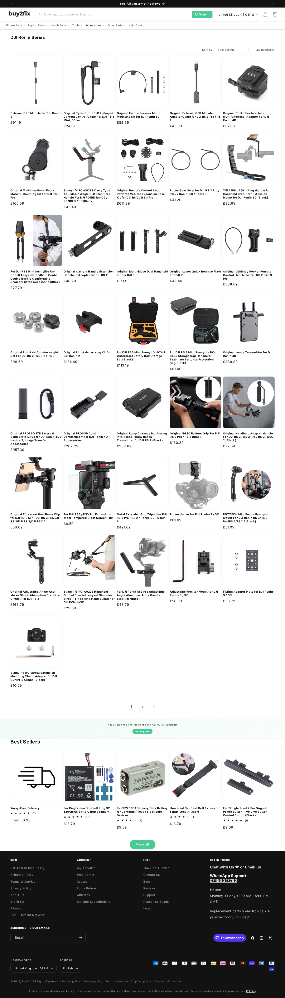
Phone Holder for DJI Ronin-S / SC (194, 514)
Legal (147, 908)
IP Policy (251, 991)
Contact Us (151, 874)
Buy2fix (27, 981)
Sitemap (16, 908)
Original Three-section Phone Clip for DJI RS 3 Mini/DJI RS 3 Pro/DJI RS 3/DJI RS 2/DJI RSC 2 (35, 518)
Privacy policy (92, 981)
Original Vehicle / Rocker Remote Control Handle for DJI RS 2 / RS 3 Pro (247, 275)
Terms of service (117, 981)
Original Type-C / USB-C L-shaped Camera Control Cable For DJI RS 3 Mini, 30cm (89, 116)
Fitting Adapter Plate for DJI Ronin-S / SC (248, 593)
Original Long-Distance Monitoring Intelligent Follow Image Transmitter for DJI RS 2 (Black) (142, 437)
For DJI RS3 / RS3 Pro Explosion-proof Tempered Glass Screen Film (89, 516)
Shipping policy (141, 981)
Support (149, 895)
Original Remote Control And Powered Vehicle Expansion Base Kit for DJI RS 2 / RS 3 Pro (141, 194)
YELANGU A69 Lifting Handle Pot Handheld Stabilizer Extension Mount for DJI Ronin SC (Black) (247, 194)
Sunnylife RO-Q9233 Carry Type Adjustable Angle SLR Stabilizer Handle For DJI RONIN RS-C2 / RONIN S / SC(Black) (87, 196)
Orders (82, 881)
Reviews (149, 888)
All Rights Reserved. (46, 981)
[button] (275, 14)
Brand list (17, 901)
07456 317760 (223, 880)
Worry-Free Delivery (25, 808)
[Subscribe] (80, 937)
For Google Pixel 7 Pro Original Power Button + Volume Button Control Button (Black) (245, 811)
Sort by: (207, 49)
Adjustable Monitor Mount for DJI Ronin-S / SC (194, 593)
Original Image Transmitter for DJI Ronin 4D (247, 354)
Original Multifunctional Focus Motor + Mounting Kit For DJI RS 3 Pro (34, 194)
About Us (17, 895)
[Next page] (153, 706)
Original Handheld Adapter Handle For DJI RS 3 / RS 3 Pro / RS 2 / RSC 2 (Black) (248, 437)
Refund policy (71, 981)
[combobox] (117, 14)
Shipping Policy (21, 874)
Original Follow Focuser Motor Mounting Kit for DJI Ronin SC (139, 114)
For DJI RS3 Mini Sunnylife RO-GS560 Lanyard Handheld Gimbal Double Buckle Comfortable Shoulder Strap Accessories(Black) (36, 277)
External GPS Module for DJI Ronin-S (36, 114)
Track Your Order (156, 868)
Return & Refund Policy (27, 868)
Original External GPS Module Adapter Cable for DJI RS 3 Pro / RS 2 (195, 116)
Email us (253, 867)
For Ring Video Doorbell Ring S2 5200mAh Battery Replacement (87, 809)
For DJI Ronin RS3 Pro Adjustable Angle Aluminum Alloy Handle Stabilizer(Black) (141, 595)
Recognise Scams (156, 901)
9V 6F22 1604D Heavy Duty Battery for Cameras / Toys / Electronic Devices (142, 811)
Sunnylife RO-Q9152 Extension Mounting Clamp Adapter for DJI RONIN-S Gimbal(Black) (33, 676)
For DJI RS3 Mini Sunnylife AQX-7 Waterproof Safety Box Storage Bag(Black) (141, 356)
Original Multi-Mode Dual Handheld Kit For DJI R (142, 273)
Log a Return (86, 888)
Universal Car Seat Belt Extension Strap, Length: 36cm (194, 809)
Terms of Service (22, 881)
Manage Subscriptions (93, 901)
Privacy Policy (20, 888)
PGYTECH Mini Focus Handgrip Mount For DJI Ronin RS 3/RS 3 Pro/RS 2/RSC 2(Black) (245, 518)
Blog (146, 881)
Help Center (86, 874)
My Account (86, 868)
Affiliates (83, 895)
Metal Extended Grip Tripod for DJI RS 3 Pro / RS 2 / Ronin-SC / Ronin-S (142, 518)
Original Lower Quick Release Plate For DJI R (195, 273)
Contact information (167, 981)
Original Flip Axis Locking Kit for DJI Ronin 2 (87, 354)
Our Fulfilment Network (27, 915)
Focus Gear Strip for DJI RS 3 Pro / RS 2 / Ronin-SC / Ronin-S (194, 192)
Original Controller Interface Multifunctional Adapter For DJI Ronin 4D (246, 116)
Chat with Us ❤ (224, 867)
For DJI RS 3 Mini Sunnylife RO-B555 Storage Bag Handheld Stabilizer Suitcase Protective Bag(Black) (193, 358)
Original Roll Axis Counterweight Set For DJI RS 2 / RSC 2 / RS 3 (34, 354)
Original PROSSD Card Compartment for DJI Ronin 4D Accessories (86, 437)
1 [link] (131, 706)
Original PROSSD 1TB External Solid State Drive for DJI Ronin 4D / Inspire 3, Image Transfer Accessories (35, 439)
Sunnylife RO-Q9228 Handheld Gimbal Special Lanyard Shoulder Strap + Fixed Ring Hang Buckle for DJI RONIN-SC (89, 597)
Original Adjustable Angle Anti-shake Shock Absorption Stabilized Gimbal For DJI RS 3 (36, 595)
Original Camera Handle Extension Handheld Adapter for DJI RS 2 (89, 273)
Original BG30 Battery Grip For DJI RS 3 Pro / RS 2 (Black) (195, 435)
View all (142, 844)
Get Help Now (142, 731)
